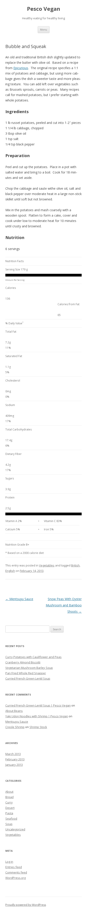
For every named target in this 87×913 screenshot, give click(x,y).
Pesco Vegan (43, 8)
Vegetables (46, 565)
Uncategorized (15, 829)
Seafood (11, 818)
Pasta (9, 813)
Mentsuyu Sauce (19, 599)
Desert (9, 808)
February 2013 (15, 759)
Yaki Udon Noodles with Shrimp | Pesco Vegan (36, 716)
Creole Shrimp (15, 727)
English (10, 571)
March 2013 (13, 754)
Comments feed (16, 872)
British (75, 565)
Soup (8, 824)
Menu (43, 29)
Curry (9, 802)
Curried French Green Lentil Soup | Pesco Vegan (38, 705)
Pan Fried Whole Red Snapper (25, 673)
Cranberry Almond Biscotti (22, 662)
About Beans (14, 711)
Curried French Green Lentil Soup (27, 678)
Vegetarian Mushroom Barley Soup (29, 668)
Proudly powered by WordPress (25, 905)
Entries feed (13, 867)
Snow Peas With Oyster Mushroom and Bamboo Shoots (64, 605)
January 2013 (14, 765)
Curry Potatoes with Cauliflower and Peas (33, 657)
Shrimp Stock (38, 727)
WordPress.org (15, 878)
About (9, 792)
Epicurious (20, 68)
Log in (9, 862)
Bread (9, 797)
